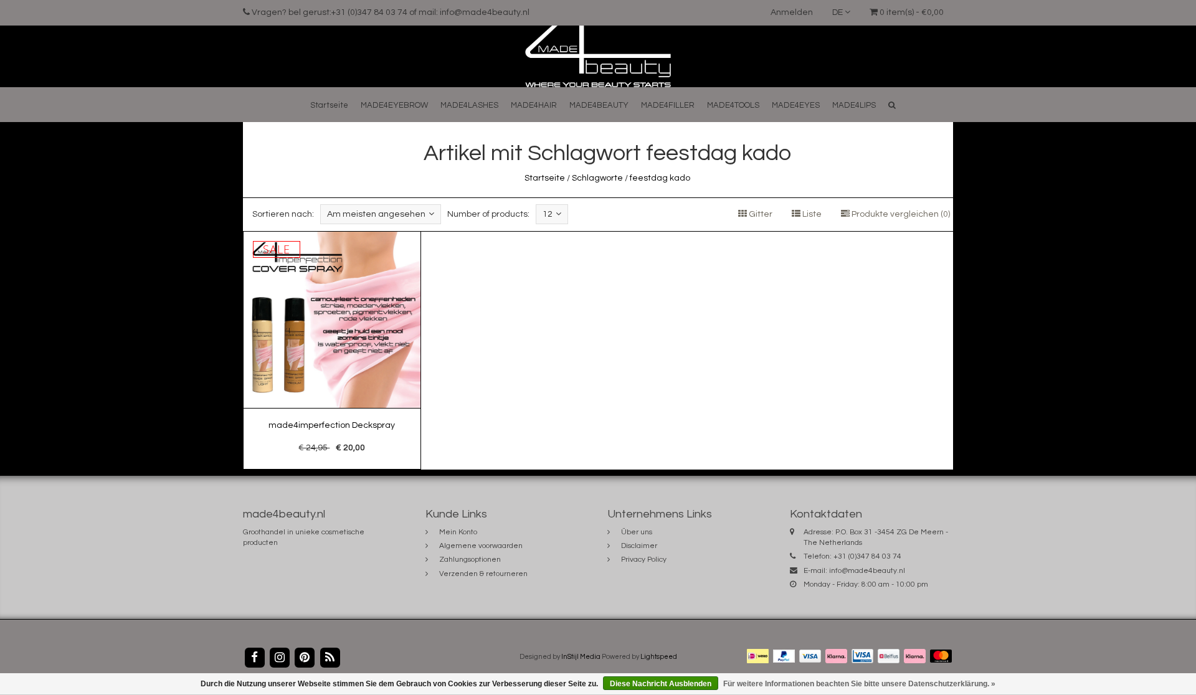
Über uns (636, 532)
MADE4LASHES (469, 105)
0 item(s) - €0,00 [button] (911, 12)
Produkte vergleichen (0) (900, 214)
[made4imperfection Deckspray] (332, 350)
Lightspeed (658, 656)
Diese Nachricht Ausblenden (660, 683)
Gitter (759, 214)
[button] (892, 105)
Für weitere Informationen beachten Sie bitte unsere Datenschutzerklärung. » (859, 683)
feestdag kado (660, 178)
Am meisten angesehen (376, 214)
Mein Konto (458, 532)
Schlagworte (597, 178)
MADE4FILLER (668, 105)
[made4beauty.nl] (597, 56)
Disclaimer (639, 546)
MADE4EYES (796, 105)
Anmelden (792, 12)
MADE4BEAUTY (599, 105)
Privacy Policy (644, 560)
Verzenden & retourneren (483, 574)
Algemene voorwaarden (481, 546)
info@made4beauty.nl (867, 571)
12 (548, 214)
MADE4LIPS (854, 105)
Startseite (329, 105)
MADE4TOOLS (733, 105)
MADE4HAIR (534, 105)
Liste (811, 214)
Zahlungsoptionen (470, 560)
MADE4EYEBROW (394, 105)
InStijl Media (580, 656)
